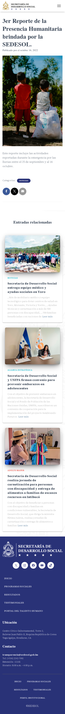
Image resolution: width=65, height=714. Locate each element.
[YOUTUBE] (42, 565)
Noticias (23, 181)
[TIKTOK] (50, 565)
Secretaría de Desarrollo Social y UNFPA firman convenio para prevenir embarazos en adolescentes (32, 382)
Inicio (8, 578)
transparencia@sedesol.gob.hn (20, 654)
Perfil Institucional (32, 698)
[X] (16, 565)
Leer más (47, 316)
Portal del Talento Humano (23, 611)
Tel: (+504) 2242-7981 (13, 658)
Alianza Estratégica (20, 370)
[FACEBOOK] (33, 565)
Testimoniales (14, 602)
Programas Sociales (18, 586)
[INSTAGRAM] (24, 565)
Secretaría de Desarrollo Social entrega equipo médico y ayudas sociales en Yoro (32, 287)
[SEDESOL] (20, 6)
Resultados (12, 594)
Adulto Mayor (16, 470)
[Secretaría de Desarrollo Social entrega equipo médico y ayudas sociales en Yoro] (32, 253)
